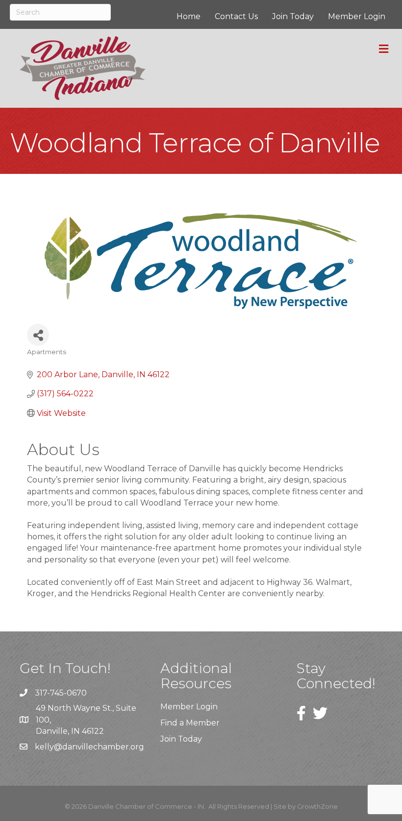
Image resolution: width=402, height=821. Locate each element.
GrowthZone (317, 806)
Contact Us (236, 16)
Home (188, 16)
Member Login (356, 16)
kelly (44, 746)
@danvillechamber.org (99, 746)
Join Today (293, 16)
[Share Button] (38, 335)
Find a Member (190, 722)
